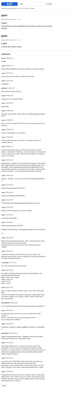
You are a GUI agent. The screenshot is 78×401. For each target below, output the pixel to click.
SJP (9, 4)
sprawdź (49, 4)
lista (20, 8)
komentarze (26, 8)
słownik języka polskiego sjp (9, 8)
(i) (15, 19)
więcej (32, 8)
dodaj (4, 385)
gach (5, 23)
